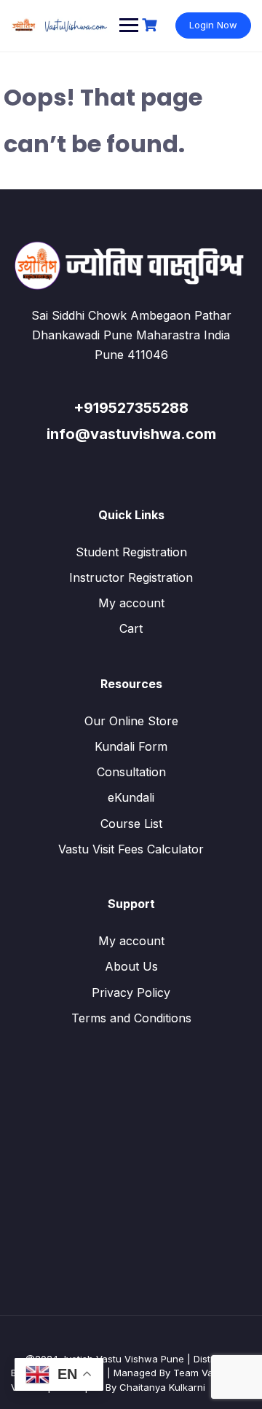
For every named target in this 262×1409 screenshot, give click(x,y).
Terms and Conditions (131, 1018)
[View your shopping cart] (151, 25)
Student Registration (131, 552)
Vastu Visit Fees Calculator (131, 849)
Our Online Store (131, 721)
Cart (131, 628)
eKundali (131, 797)
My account (131, 603)
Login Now (213, 25)
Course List (131, 823)
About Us (131, 966)
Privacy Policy (131, 992)
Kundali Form (131, 746)
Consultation (131, 772)
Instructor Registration (131, 577)
